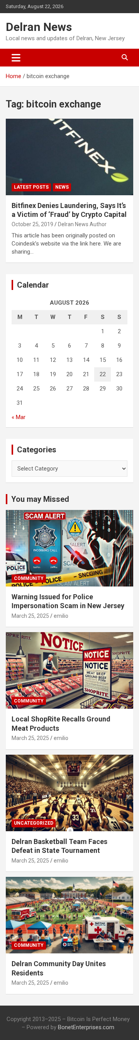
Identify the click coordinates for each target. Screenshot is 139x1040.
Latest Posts (31, 187)
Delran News (39, 27)
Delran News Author (82, 224)
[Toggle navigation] (16, 57)
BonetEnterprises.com (86, 1027)
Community (29, 578)
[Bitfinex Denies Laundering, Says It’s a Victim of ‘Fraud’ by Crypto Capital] (69, 156)
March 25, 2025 (30, 616)
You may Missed (40, 499)
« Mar (18, 417)
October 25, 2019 (32, 224)
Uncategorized (33, 823)
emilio (61, 616)
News (62, 187)
